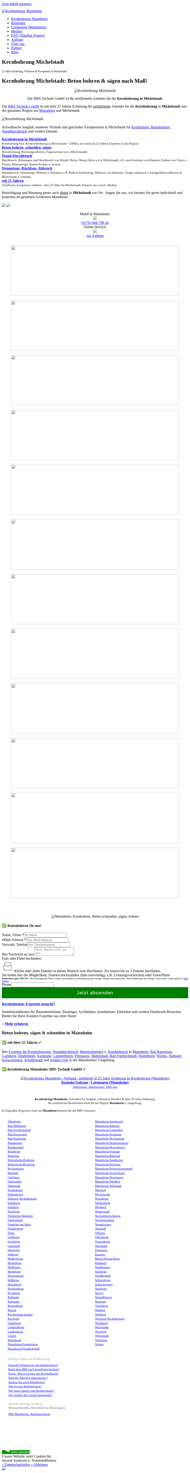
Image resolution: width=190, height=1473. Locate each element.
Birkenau (13, 1156)
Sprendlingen (103, 1297)
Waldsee (100, 1310)
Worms (161, 1056)
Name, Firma (13, 935)
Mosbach (101, 1207)
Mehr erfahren (16, 1024)
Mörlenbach (102, 1203)
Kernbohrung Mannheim (29, 19)
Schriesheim (102, 1280)
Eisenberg (14, 1203)
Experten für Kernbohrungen (30, 1052)
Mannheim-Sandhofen (109, 1160)
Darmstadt (14, 1186)
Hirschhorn (15, 1284)
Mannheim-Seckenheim (110, 1173)
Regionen (18, 23)
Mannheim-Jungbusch (109, 1121)
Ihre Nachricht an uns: (18, 954)
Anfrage (17, 40)
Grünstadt (14, 1246)
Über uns (18, 44)
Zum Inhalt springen (17, 4)
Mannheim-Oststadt (107, 1151)
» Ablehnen (39, 1465)
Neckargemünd (104, 1220)
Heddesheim (15, 1258)
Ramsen (100, 1254)
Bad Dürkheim (17, 1126)
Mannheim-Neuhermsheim (111, 1143)
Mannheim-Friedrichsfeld (24, 1348)
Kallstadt (13, 1297)
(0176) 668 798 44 (95, 223)
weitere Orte (59, 1060)
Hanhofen (14, 1250)
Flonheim (14, 1211)
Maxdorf (100, 1190)
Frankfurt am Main (19, 1224)
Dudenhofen (15, 1194)
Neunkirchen (103, 1224)
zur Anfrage (95, 236)
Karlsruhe (44, 1056)
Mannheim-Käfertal (107, 1126)
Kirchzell (13, 1318)
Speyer (99, 1293)
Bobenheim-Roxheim (21, 1164)
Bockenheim (16, 1168)
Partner (16, 48)
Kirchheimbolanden (20, 1314)
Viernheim (101, 1305)
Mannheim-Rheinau (107, 1156)
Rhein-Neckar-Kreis (107, 1258)
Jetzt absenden (95, 992)
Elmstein (13, 1207)
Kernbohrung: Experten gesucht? (28, 1004)
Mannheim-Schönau (107, 1164)
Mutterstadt (99, 1056)
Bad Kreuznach (17, 1134)
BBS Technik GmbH (23, 106)
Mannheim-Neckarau (108, 1134)
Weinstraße (102, 1327)
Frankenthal (15, 1220)
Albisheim (14, 1121)
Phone (6, 984)
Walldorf (100, 1314)
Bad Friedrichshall (123, 1056)
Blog (14, 52)
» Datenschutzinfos (16, 1465)
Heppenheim (16, 1275)
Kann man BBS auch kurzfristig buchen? (33, 1369)
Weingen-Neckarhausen (110, 1318)
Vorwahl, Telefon (14, 945)
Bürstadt (13, 1173)
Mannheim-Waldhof (107, 1181)
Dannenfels (15, 1181)
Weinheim (101, 1323)
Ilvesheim (14, 1293)
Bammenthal (16, 1147)
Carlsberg (9, 1056)
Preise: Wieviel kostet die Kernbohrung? (33, 1373)
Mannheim (47, 110)
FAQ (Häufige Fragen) (28, 35)
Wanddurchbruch (65, 1052)
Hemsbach (14, 1271)
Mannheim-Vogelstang (109, 1177)
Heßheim (13, 1280)
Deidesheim (26, 1056)
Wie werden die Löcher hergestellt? (30, 1395)
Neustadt (100, 1228)
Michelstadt (102, 1194)
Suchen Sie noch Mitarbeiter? (26, 1382)
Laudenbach (15, 1331)
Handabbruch (118, 1052)
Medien (16, 31)
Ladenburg (14, 1323)
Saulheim (101, 1271)
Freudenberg (15, 1228)
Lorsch (12, 1335)
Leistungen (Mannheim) (28, 27)
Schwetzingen (12, 1060)
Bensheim (14, 1151)
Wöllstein (101, 1340)
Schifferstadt (33, 1060)
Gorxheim (14, 1241)
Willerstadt (102, 1335)
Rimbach (100, 1263)
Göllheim (13, 1237)
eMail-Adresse (14, 940)
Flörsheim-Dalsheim (20, 1216)
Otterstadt (101, 1246)
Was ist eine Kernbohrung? (25, 1386)
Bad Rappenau (161, 1052)
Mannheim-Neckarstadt (109, 1138)
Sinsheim (101, 1288)
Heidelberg (146, 1056)
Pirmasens (82, 1056)
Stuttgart (175, 1056)
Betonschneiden (91, 1052)
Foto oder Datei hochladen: (22, 958)
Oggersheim (102, 1241)
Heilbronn (14, 1267)
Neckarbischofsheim (107, 1216)
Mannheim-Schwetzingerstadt (114, 1168)
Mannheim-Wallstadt (108, 1186)
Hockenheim (16, 1288)
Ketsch (12, 1310)
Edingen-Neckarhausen (22, 1198)
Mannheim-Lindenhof (109, 1130)
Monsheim (101, 1198)
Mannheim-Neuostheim (110, 1147)
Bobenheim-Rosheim (21, 1160)
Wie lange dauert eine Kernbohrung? (31, 1390)
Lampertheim (63, 1056)
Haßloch (13, 1254)
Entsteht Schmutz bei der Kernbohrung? (33, 1365)
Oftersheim (102, 1237)
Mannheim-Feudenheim (23, 1344)
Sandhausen (102, 1267)
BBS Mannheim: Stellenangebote (29, 1414)
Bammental (15, 1143)
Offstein (100, 1233)
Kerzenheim (15, 1305)
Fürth (11, 1233)
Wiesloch (101, 1331)
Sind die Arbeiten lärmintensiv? (28, 1377)
